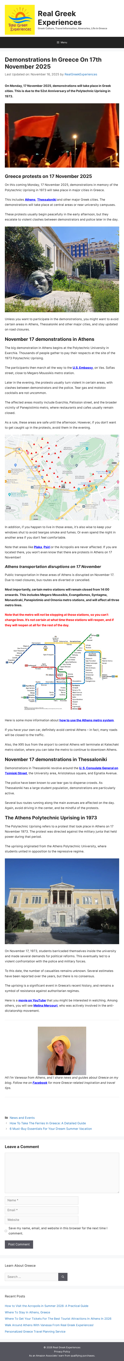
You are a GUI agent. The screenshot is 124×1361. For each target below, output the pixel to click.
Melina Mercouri (45, 1005)
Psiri (47, 547)
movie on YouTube (32, 1000)
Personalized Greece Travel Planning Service (35, 1331)
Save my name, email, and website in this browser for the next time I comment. (58, 1230)
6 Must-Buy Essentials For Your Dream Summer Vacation (51, 1129)
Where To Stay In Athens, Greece (27, 1312)
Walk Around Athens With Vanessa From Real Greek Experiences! (49, 1325)
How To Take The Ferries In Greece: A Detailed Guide (48, 1123)
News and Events (22, 1118)
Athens (30, 199)
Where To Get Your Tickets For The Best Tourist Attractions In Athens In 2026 (58, 1318)
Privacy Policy (62, 1351)
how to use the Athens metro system (86, 720)
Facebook (40, 1083)
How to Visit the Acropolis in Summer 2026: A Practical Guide (46, 1306)
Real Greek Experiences (60, 18)
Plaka (38, 547)
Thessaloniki (46, 199)
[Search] (62, 1277)
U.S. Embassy (83, 368)
